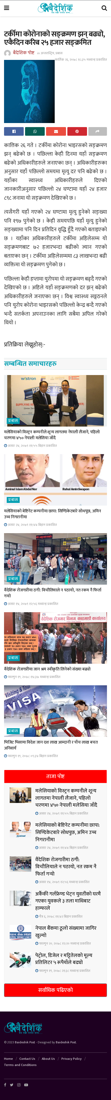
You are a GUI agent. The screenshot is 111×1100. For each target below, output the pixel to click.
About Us (48, 1058)
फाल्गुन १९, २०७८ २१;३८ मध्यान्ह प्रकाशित (64, 971)
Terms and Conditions (20, 1065)
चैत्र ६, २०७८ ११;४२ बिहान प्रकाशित (60, 916)
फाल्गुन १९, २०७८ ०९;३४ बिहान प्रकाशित (32, 756)
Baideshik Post (25, 1042)
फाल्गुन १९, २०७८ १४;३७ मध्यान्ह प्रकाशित (33, 677)
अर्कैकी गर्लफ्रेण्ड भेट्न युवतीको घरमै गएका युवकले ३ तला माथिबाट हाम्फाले (68, 901)
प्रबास (59, 53)
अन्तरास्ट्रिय (47, 53)
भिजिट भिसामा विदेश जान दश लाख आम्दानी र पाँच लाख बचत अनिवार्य (51, 745)
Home (8, 1058)
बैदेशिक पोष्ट (23, 53)
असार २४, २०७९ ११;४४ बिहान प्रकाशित (32, 525)
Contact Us (27, 1058)
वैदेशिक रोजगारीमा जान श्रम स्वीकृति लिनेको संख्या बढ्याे (47, 669)
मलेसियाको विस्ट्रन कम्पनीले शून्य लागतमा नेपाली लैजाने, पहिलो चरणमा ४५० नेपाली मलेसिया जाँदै (52, 435)
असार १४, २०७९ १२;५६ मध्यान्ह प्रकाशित (32, 604)
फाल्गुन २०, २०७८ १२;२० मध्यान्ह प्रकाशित (64, 943)
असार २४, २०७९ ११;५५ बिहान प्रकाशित (32, 446)
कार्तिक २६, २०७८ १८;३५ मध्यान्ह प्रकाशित (81, 60)
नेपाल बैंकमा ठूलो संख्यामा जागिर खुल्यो (65, 932)
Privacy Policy (71, 1058)
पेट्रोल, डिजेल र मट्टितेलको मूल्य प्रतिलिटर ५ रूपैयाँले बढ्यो (63, 959)
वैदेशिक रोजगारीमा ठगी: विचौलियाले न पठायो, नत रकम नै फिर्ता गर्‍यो (52, 593)
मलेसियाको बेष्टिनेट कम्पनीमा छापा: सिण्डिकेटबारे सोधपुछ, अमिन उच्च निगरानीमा (52, 514)
